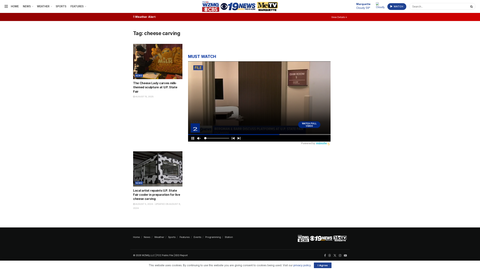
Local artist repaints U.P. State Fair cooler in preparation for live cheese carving (156, 195)
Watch (398, 6)
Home (15, 6)
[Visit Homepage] (240, 6)
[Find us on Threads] (329, 256)
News (27, 6)
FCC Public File (165, 255)
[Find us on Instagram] (340, 255)
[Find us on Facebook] (325, 255)
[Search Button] (472, 6)
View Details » (339, 17)
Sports (61, 6)
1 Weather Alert (144, 17)
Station (229, 237)
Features (77, 6)
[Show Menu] (6, 6)
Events (197, 237)
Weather (43, 6)
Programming (213, 237)
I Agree (323, 265)
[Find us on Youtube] (345, 255)
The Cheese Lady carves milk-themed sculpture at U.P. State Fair (155, 87)
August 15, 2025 (144, 96)
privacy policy (302, 265)
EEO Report (181, 255)
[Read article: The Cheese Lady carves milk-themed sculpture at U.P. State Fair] (157, 61)
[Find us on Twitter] (334, 255)
